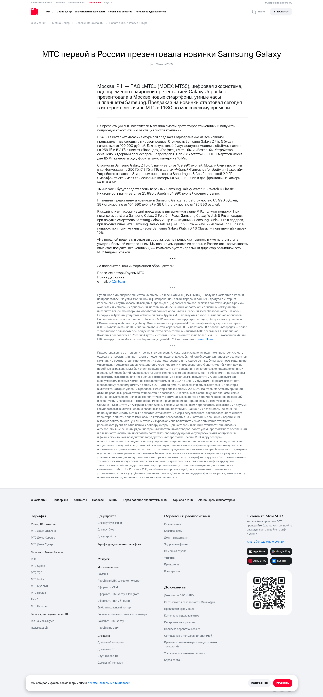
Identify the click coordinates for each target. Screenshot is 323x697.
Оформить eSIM (108, 587)
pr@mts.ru (117, 281)
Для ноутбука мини (110, 523)
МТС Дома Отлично (43, 531)
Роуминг (103, 574)
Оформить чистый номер (114, 601)
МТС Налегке (39, 606)
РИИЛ (34, 600)
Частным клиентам (41, 2)
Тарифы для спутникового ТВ (49, 614)
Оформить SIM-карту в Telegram (118, 594)
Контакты (80, 500)
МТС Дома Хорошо (43, 538)
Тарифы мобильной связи (47, 552)
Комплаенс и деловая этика (182, 616)
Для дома (104, 636)
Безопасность (173, 531)
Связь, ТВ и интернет (44, 524)
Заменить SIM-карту (111, 621)
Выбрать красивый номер (114, 608)
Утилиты (169, 558)
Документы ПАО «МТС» (179, 595)
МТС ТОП (36, 573)
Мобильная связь (108, 567)
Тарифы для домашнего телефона (119, 544)
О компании (94, 2)
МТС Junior (37, 579)
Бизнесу (60, 2)
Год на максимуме (42, 621)
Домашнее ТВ (106, 649)
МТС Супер (38, 566)
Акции (113, 500)
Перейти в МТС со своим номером (119, 581)
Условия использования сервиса (184, 653)
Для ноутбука (106, 530)
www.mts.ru (205, 339)
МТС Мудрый (39, 586)
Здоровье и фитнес (176, 544)
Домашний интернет (111, 643)
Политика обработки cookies (182, 629)
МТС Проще (38, 593)
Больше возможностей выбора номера (123, 614)
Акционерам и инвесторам (216, 500)
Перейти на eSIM (108, 628)
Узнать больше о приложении (265, 542)
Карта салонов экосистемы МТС (145, 500)
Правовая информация (179, 609)
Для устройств (107, 516)
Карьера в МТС (182, 500)
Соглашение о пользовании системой (188, 636)
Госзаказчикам (76, 2)
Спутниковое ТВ (108, 656)
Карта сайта (172, 660)
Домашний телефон (110, 663)
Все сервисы (172, 571)
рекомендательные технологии (109, 683)
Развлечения (172, 524)
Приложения (172, 565)
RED (33, 559)
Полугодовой (39, 628)
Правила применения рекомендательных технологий (190, 645)
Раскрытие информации (179, 622)
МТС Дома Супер (42, 544)
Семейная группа (175, 551)
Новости (98, 500)
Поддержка (60, 500)
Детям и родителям (176, 538)
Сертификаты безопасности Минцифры (189, 602)
